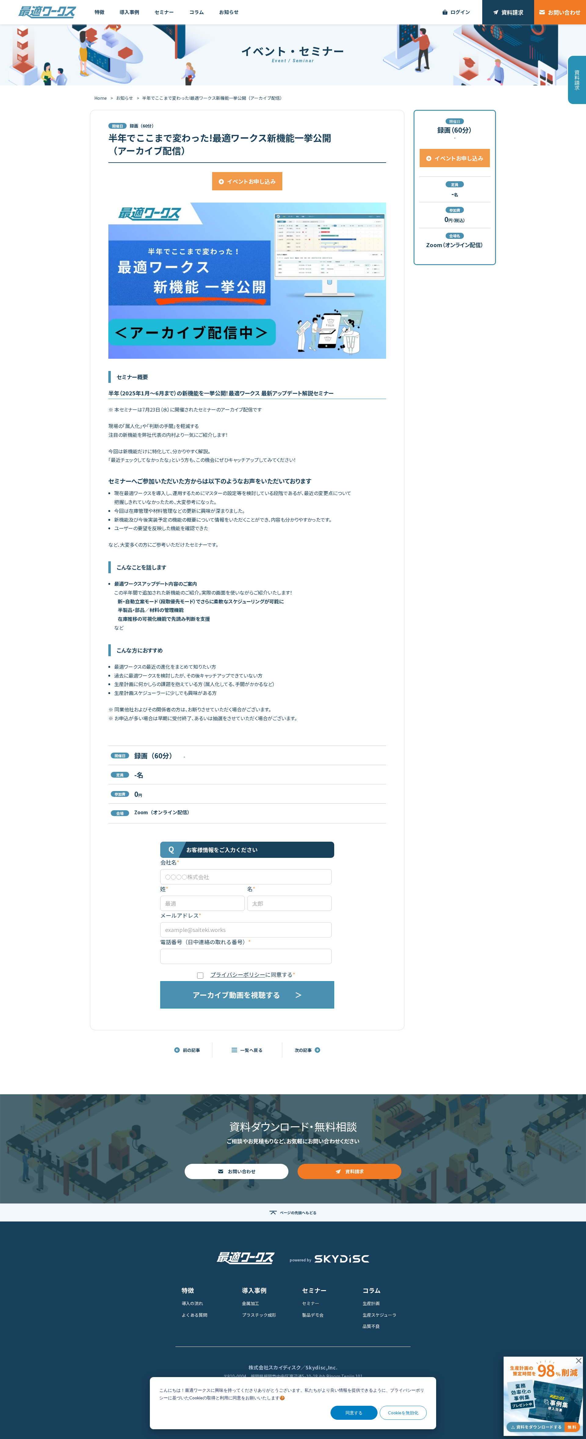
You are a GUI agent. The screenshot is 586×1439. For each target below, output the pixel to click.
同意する (354, 1412)
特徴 (188, 1290)
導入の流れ (192, 1303)
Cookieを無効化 (403, 1412)
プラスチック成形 (259, 1315)
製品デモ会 (313, 1315)
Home (100, 98)
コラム (372, 1290)
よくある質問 (194, 1315)
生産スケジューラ (379, 1315)
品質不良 (371, 1326)
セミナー (314, 1290)
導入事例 (254, 1290)
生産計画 (371, 1303)
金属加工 (250, 1303)
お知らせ (124, 98)
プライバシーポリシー (237, 974)
